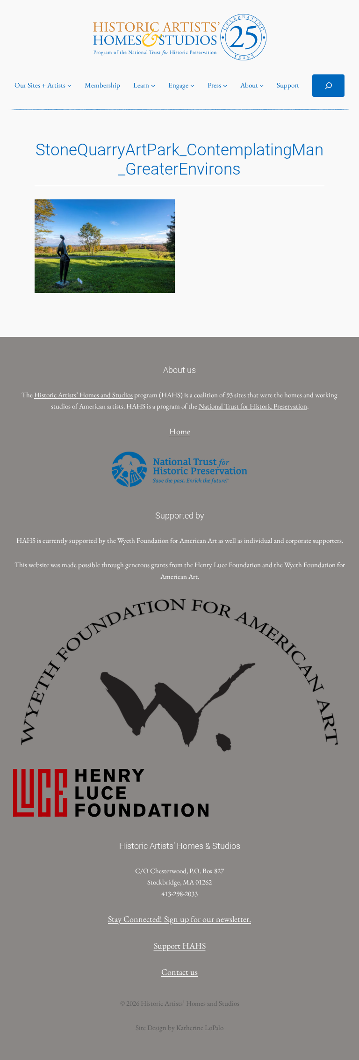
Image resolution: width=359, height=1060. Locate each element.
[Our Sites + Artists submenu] (69, 85)
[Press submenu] (225, 85)
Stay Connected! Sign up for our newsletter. (179, 919)
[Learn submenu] (153, 85)
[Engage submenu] (192, 85)
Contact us (179, 971)
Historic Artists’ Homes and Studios (83, 395)
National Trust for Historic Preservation (253, 406)
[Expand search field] (328, 85)
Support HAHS (180, 945)
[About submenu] (261, 85)
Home (179, 431)
